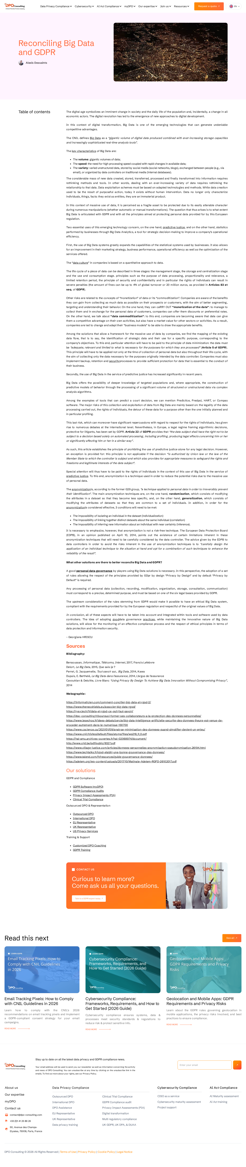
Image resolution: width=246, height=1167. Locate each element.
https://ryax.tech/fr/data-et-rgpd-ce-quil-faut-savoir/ (99, 711)
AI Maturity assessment (224, 1096)
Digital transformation (115, 1113)
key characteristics (84, 151)
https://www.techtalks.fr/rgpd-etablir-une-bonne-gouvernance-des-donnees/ (115, 752)
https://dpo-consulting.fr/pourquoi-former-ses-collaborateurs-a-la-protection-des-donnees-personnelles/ (133, 716)
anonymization (81, 489)
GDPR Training (81, 850)
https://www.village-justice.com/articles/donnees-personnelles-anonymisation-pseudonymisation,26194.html (136, 747)
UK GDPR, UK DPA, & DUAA (119, 1124)
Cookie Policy (106, 1151)
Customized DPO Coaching (89, 845)
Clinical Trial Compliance (88, 799)
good (116, 619)
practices (149, 619)
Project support (166, 1107)
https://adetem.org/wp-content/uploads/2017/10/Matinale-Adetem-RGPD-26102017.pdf (121, 761)
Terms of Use (68, 1151)
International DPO (84, 818)
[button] (56, 6)
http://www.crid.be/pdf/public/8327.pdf (90, 743)
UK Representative (84, 826)
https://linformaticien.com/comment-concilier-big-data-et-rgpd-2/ (108, 702)
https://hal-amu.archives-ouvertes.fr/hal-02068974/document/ (106, 738)
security (114, 361)
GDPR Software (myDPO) (88, 786)
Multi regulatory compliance (119, 1119)
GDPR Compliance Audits (88, 790)
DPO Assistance (62, 1107)
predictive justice (174, 227)
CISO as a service (168, 1096)
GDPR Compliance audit (116, 1102)
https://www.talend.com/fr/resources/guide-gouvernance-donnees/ (109, 756)
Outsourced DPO (83, 814)
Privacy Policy (87, 1151)
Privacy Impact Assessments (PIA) (94, 795)
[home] (15, 6)
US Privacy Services (85, 831)
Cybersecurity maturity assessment (179, 1101)
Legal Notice (124, 1151)
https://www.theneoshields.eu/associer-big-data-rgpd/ (101, 706)
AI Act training (218, 1101)
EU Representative (84, 822)
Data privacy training (65, 1124)
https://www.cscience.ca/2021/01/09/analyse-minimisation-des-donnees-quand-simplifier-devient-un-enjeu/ (135, 729)
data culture (80, 262)
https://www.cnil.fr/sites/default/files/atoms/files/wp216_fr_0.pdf (106, 734)
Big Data (95, 138)
